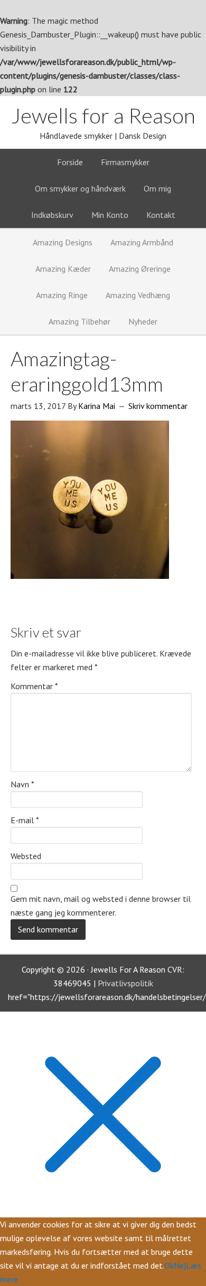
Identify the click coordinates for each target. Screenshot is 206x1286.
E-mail (25, 820)
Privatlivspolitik (125, 983)
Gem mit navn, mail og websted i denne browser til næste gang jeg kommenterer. (101, 905)
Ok (169, 1265)
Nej (180, 1265)
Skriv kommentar (158, 406)
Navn (22, 784)
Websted (26, 856)
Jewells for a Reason (103, 115)
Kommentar (34, 686)
